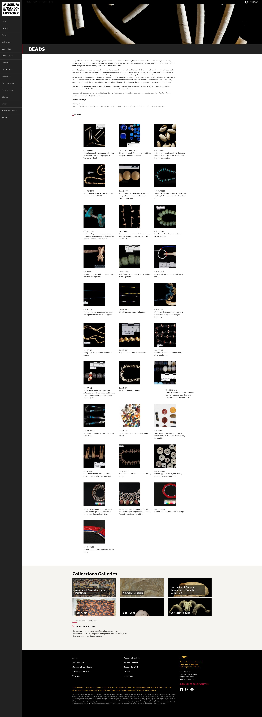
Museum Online (9, 111)
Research (6, 77)
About (74, 658)
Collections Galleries (39, 2)
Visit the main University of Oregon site (251, 2)
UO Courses (7, 56)
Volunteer (6, 42)
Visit (4, 22)
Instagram (186, 689)
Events (5, 35)
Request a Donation (132, 658)
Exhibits (6, 28)
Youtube (192, 689)
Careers (127, 671)
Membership (8, 90)
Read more (76, 114)
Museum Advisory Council (82, 667)
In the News (128, 676)
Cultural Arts (8, 83)
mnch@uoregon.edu (187, 679)
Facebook (181, 689)
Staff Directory (78, 662)
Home (4, 118)
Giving (5, 97)
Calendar (6, 63)
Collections (7, 70)
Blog (4, 104)
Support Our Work (131, 667)
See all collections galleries (84, 621)
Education (6, 49)
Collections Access (85, 627)
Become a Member (131, 662)
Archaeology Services (80, 671)
